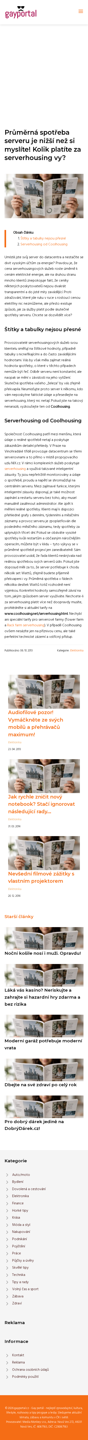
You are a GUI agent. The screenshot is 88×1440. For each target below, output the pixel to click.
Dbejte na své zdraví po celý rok (41, 1084)
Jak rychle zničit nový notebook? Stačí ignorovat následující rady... (41, 804)
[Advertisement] (44, 71)
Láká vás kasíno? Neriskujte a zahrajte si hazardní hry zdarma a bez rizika (42, 997)
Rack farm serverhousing (25, 625)
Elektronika (76, 650)
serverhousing (15, 469)
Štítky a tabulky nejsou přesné (43, 239)
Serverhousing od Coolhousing (44, 244)
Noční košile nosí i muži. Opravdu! (43, 953)
